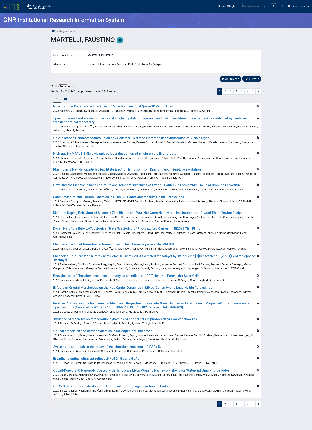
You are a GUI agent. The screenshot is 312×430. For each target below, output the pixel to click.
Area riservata (301, 6)
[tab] (57, 99)
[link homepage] (12, 6)
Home (221, 6)
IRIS (53, 31)
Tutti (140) (250, 78)
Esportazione (229, 78)
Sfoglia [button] (231, 6)
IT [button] (282, 6)
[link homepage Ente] (39, 6)
